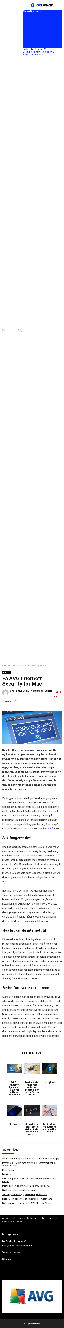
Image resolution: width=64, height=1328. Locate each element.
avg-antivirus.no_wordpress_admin (31, 690)
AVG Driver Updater (32, 43)
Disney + (14, 1124)
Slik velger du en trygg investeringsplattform (24, 1194)
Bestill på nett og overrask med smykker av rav (50, 1128)
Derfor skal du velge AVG (35, 49)
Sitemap (6, 1259)
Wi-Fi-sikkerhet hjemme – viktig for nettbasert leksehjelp (14, 1088)
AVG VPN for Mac (32, 29)
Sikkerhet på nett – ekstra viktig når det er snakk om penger (32, 1129)
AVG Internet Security (34, 21)
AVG (49, 828)
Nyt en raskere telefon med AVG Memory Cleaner (27, 1203)
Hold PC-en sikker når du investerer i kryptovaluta (27, 1198)
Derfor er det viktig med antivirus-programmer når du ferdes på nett (32, 1088)
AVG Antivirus (30, 24)
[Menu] (3, 330)
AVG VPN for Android (34, 35)
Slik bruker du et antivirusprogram (19, 1190)
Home (4, 666)
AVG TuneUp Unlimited (34, 38)
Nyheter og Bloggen (33, 54)
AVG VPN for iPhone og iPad (37, 32)
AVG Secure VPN (31, 26)
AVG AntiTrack (30, 46)
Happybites (49, 1082)
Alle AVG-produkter (32, 11)
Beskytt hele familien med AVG (38, 51)
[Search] (20, 330)
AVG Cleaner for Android (35, 40)
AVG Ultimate (30, 16)
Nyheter (12, 666)
